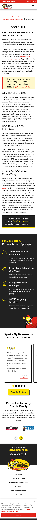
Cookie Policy (14, 511)
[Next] (21, 438)
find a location (31, 1)
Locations (19, 495)
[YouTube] (15, 454)
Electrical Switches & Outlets (13, 19)
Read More (24, 378)
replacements (15, 59)
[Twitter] (22, 454)
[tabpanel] (17, 363)
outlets (4, 188)
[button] (33, 6)
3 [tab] (18, 385)
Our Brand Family (18, 491)
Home (14, 17)
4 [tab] (21, 385)
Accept (18, 515)
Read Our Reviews (18, 392)
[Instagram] (18, 454)
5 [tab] (24, 385)
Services (21, 17)
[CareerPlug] (11, 454)
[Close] (34, 501)
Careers (18, 486)
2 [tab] (15, 385)
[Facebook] (25, 454)
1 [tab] (12, 385)
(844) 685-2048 (18, 450)
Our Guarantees (18, 478)
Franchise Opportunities (18, 482)
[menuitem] (18, 474)
